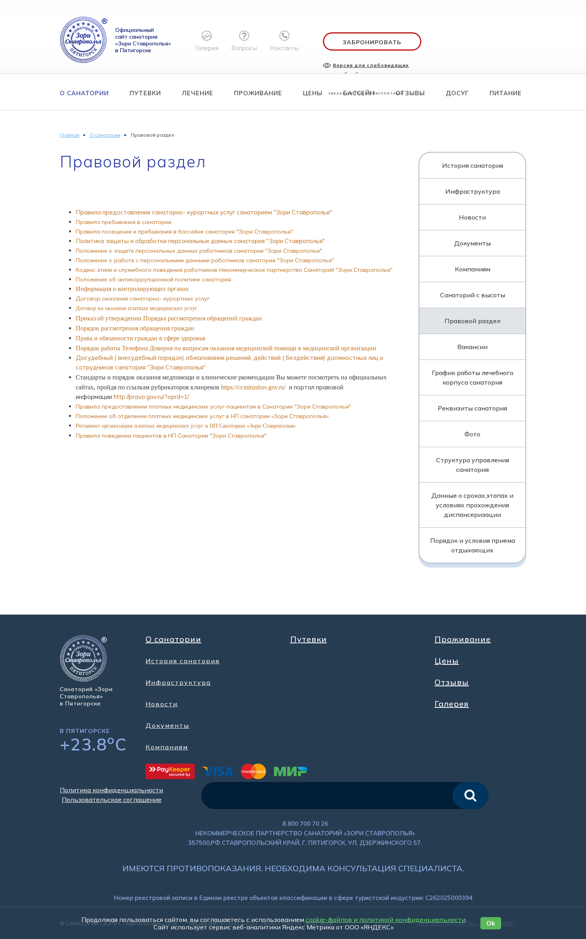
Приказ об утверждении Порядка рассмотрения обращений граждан (169, 318)
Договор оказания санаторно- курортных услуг (143, 298)
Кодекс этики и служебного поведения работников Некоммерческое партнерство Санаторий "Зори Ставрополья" (234, 269)
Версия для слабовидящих (371, 65)
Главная (69, 135)
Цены (312, 93)
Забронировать (372, 42)
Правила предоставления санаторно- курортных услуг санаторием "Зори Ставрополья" (204, 212)
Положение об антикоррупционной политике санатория (153, 279)
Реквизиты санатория (472, 408)
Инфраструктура (472, 191)
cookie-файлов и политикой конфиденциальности (386, 919)
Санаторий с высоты (472, 295)
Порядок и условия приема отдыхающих (472, 545)
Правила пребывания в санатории (123, 222)
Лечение (197, 93)
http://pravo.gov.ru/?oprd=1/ (151, 397)
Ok (490, 923)
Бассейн (359, 93)
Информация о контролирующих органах (132, 288)
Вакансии (472, 347)
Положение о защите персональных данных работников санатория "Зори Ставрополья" (199, 250)
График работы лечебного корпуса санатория (472, 377)
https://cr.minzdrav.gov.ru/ (253, 387)
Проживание (258, 93)
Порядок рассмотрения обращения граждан (135, 328)
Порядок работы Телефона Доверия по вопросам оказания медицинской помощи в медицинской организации (226, 348)
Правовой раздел (472, 321)
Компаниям (472, 269)
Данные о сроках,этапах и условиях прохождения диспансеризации (472, 505)
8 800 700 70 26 (305, 823)
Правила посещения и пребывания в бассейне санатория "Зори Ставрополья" (184, 231)
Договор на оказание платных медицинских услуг (136, 308)
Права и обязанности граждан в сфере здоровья (140, 338)
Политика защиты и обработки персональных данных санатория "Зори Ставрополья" (200, 241)
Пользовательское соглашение (111, 799)
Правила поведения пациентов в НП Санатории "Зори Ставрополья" (171, 435)
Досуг (457, 93)
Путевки (145, 93)
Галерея (452, 704)
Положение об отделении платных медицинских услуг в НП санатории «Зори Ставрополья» (202, 416)
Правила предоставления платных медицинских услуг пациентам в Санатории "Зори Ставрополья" (213, 406)
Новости (472, 217)
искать (470, 795)
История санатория (472, 165)
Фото (472, 434)
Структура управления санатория (472, 464)
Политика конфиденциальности (111, 790)
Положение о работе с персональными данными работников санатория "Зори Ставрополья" (205, 260)
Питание (506, 93)
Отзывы (410, 93)
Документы (472, 243)
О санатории (84, 93)
